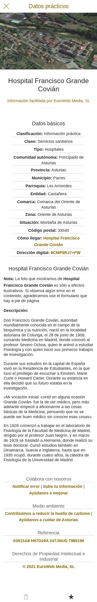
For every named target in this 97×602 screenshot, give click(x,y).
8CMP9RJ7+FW (66, 252)
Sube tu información (62, 486)
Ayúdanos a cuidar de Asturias (48, 520)
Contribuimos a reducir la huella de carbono (47, 513)
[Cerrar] (6, 6)
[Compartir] (26, 596)
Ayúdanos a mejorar (48, 493)
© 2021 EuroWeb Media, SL (49, 566)
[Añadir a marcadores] (71, 596)
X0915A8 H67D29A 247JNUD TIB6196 (48, 540)
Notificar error (26, 486)
